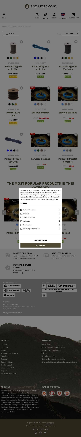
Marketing (26, 221)
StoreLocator (27, 225)
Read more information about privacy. (45, 199)
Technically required (29, 210)
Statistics (26, 214)
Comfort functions (29, 217)
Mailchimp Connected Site (31, 229)
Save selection (40, 240)
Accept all (40, 245)
